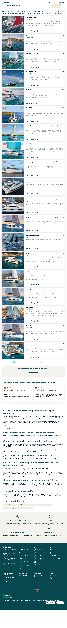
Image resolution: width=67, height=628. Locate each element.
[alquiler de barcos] (6, 2)
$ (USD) (60, 602)
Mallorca (52, 550)
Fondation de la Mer (24, 565)
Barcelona (52, 553)
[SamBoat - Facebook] (35, 576)
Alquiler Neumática (39, 550)
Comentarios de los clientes (24, 562)
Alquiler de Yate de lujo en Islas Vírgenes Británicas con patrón (18, 508)
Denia (51, 556)
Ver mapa (58, 11)
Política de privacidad (30, 600)
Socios (51, 600)
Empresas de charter (24, 556)
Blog (20, 568)
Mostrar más (7, 400)
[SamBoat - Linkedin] (41, 576)
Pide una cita (33, 374)
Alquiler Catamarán (39, 555)
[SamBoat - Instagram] (38, 576)
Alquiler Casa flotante (40, 558)
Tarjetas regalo (22, 558)
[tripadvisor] (6, 595)
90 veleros (7, 425)
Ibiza (51, 549)
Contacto (52, 578)
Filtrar (56, 5)
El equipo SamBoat (23, 549)
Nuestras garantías (23, 552)
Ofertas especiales (39, 562)
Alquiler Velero (38, 553)
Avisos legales (19, 600)
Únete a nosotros (23, 550)
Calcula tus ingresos (24, 555)
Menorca (52, 552)
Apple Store (11, 577)
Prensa (20, 564)
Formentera (53, 555)
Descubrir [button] (48, 2)
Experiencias (22, 567)
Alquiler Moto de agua (39, 556)
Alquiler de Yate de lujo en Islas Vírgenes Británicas (39, 504)
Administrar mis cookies (56, 580)
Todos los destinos (55, 558)
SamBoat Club (22, 559)
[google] (37, 590)
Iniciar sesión (60, 2)
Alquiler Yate (37, 552)
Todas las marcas (38, 564)
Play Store (11, 581)
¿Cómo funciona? (54, 577)
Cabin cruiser (37, 561)
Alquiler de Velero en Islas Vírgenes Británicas (14, 504)
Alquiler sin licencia (39, 559)
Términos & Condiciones (42, 600)
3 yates (7, 429)
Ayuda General (53, 575)
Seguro (20, 553)
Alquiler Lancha (38, 549)
